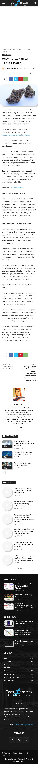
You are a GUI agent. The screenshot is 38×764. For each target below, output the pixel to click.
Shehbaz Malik (11, 68)
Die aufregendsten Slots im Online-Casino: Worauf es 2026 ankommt (23, 490)
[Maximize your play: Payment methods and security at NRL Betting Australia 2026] (7, 533)
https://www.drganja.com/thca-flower (16, 135)
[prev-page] (3, 472)
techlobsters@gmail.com (23, 724)
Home (4, 50)
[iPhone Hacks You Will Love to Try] (8, 643)
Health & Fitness (12, 50)
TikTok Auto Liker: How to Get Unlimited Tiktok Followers (23, 586)
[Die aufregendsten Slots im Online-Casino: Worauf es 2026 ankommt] (7, 492)
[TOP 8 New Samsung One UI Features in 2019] (8, 623)
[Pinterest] (20, 79)
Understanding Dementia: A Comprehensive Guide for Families (23, 454)
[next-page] (6, 472)
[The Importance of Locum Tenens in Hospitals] (7, 465)
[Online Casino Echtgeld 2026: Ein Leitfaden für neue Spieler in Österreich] (7, 546)
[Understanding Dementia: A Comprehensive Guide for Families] (7, 454)
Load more (18, 568)
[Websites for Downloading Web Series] (8, 597)
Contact (21, 759)
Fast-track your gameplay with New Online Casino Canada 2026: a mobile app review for (24, 558)
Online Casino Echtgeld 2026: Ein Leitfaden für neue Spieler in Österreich (24, 544)
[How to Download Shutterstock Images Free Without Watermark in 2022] (8, 606)
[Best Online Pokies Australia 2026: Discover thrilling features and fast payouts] (7, 505)
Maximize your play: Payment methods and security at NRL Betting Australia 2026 (24, 531)
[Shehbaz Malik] (3, 68)
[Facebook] (11, 79)
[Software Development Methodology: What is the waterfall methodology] (8, 632)
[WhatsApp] (25, 79)
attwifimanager (16, 188)
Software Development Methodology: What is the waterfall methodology (23, 632)
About (23, 761)
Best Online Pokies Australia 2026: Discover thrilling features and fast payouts (23, 504)
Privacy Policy (10, 759)
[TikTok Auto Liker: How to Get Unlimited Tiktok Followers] (8, 586)
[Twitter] (16, 79)
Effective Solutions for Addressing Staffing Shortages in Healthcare (25, 443)
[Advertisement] (19, 26)
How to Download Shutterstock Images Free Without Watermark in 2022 (24, 606)
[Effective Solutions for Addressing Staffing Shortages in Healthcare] (7, 444)
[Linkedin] (21, 427)
